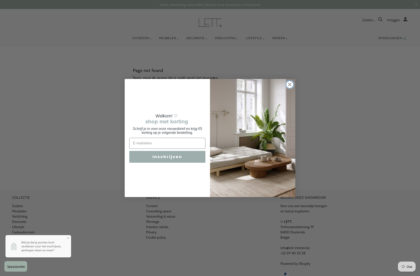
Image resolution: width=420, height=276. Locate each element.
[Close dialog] (290, 84)
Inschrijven (167, 156)
